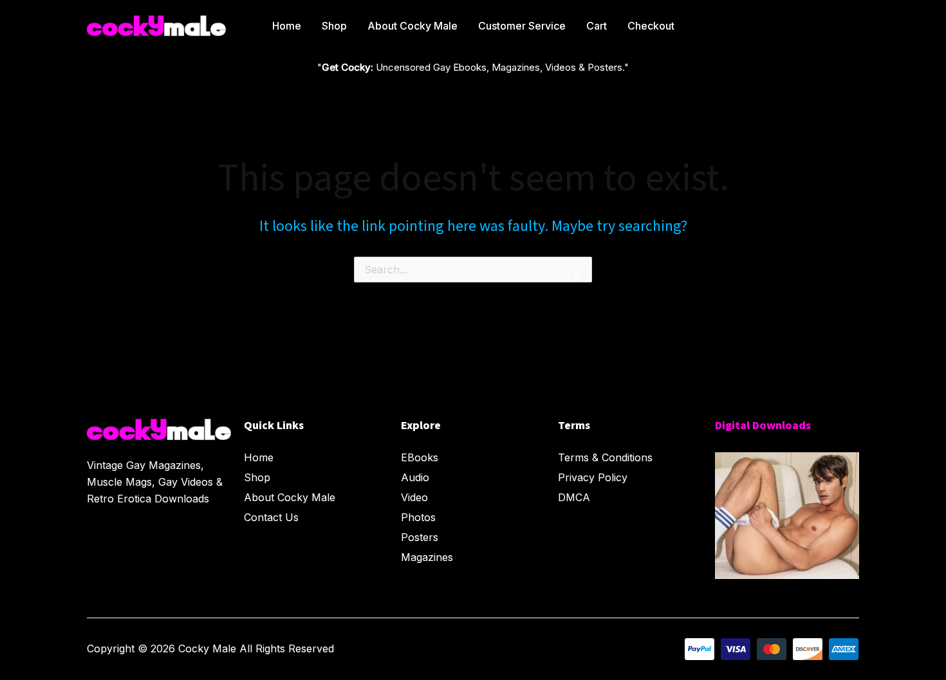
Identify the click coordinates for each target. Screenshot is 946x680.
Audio (415, 477)
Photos (418, 517)
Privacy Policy (592, 477)
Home (286, 25)
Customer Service (522, 25)
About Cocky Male (412, 25)
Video (414, 497)
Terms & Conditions (605, 457)
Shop (334, 25)
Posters (419, 537)
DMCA (574, 497)
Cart (596, 25)
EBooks (419, 457)
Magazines (427, 557)
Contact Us (271, 517)
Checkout (650, 25)
